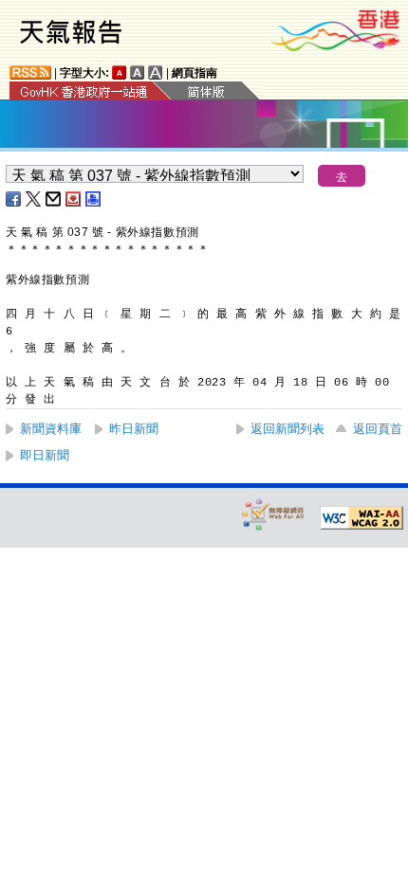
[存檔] (74, 199)
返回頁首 (377, 429)
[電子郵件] (54, 199)
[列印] (93, 199)
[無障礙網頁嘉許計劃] (273, 514)
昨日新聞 (133, 429)
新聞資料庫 (51, 429)
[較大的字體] (137, 72)
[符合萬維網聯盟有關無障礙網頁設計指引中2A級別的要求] (361, 518)
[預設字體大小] (119, 72)
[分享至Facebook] (14, 199)
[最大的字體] (155, 72)
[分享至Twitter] (34, 199)
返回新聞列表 (287, 429)
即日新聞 (44, 455)
